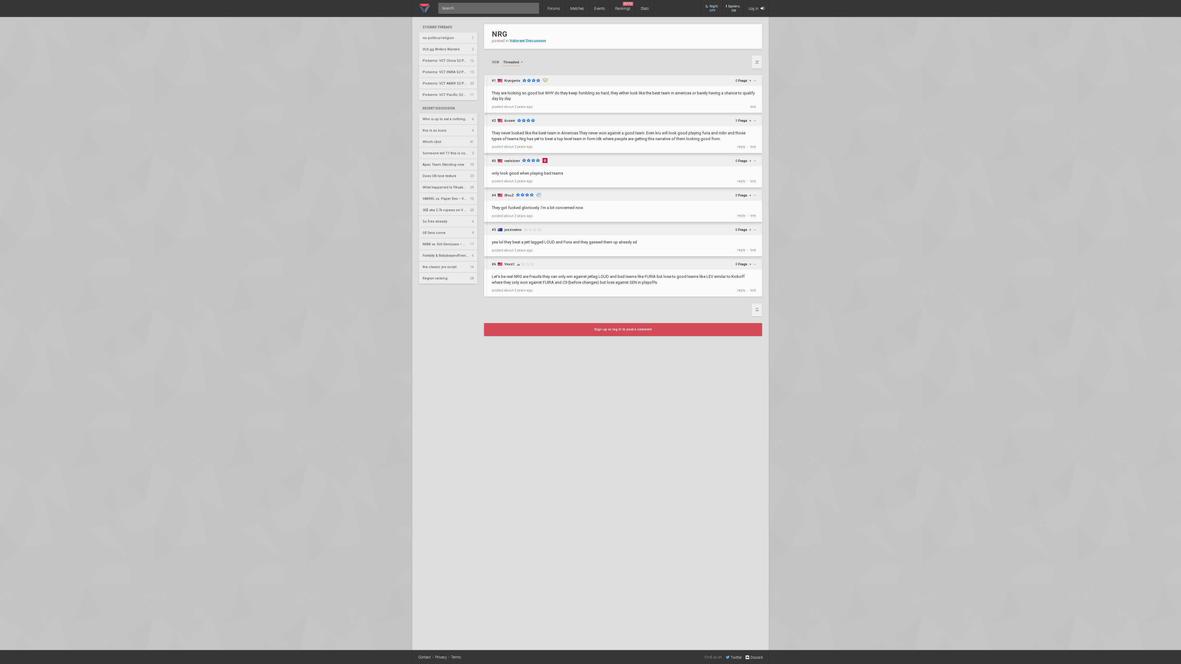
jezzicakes (513, 230)
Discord (756, 657)
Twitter (736, 657)
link (753, 107)
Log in (754, 8)
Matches (577, 8)
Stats (645, 8)
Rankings (623, 6)
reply (741, 146)
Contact (424, 657)
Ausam (509, 121)
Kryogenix (512, 81)
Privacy (441, 657)
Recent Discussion (439, 108)
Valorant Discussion (528, 40)
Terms (456, 657)
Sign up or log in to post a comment (623, 329)
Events (599, 8)
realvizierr (512, 161)
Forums (553, 8)
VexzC (509, 264)
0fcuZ (509, 195)
